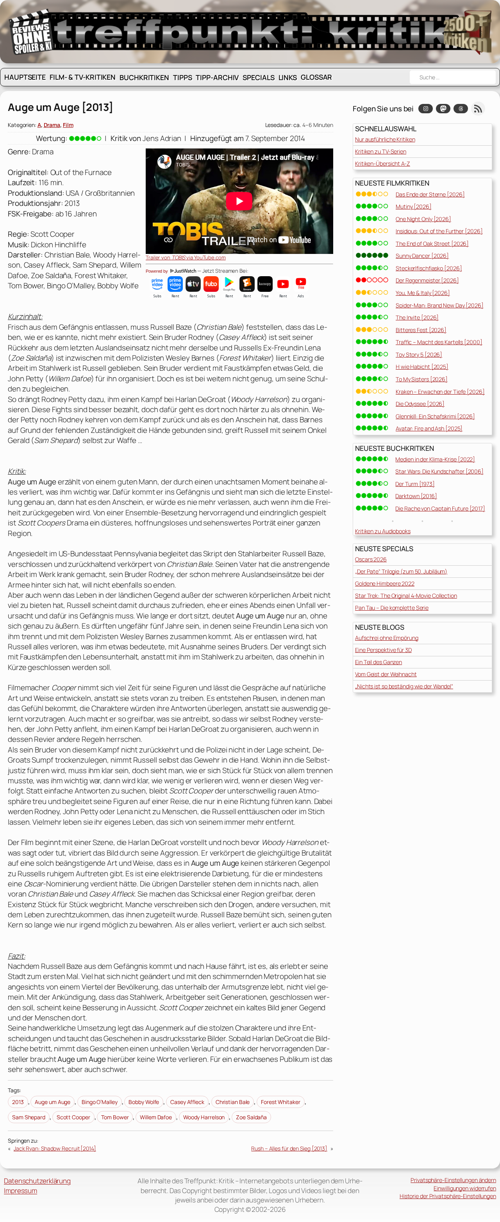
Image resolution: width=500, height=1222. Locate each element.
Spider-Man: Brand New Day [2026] (440, 305)
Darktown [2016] (416, 496)
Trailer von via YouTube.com (186, 257)
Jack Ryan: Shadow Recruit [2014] (55, 1148)
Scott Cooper (73, 1117)
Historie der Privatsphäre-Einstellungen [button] (448, 1196)
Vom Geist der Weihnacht (386, 674)
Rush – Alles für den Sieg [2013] (289, 1148)
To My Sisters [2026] (422, 379)
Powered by (157, 271)
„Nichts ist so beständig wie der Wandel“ (404, 686)
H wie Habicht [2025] (422, 366)
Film (68, 125)
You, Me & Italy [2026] (423, 293)
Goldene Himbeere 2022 (384, 583)
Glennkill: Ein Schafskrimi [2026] (435, 416)
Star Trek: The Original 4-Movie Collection (406, 595)
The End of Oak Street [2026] (432, 243)
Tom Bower (115, 1117)
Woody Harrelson (204, 1117)
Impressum (20, 1190)
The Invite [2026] (417, 317)
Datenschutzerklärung (37, 1180)
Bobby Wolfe (144, 1102)
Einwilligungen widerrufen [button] (465, 1188)
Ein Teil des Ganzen (378, 662)
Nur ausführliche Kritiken (385, 139)
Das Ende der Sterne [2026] (430, 194)
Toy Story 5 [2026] (419, 354)
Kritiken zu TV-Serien (380, 151)
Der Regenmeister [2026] (427, 280)
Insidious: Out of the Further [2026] (439, 231)
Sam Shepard (28, 1117)
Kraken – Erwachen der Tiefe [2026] (440, 391)
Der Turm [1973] (415, 484)
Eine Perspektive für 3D (383, 650)
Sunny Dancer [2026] (422, 255)
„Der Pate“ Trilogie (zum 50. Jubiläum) (401, 571)
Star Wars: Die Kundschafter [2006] (439, 471)
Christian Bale (233, 1102)
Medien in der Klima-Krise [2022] (435, 459)
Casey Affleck (187, 1102)
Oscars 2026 (371, 559)
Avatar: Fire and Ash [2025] (429, 428)
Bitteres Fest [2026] (421, 330)
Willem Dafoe (156, 1117)
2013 (18, 1102)
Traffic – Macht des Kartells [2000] (439, 342)
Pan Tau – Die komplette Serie (392, 607)
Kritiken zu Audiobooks (383, 531)
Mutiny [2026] (414, 206)
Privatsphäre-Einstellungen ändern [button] (453, 1180)
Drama (52, 125)
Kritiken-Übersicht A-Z (382, 163)
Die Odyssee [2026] (420, 403)
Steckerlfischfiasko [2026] (429, 268)
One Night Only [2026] (423, 219)
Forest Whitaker (280, 1102)
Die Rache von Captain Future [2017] (440, 508)
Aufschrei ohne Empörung (386, 637)
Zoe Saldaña (251, 1117)
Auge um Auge (52, 1102)
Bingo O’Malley (100, 1102)
